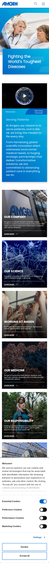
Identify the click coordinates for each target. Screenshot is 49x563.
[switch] (43, 510)
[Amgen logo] (10, 4)
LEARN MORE (9, 234)
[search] (36, 4)
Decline (24, 547)
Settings (37, 537)
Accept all (24, 556)
